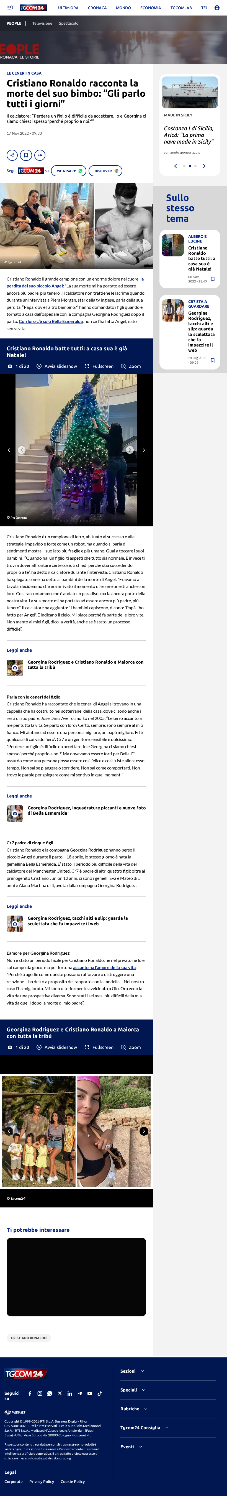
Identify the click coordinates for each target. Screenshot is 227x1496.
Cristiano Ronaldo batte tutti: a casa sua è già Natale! (201, 258)
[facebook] (30, 1393)
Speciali (128, 1389)
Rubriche (129, 1408)
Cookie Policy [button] (73, 1481)
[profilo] (217, 7)
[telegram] (79, 1393)
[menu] (10, 7)
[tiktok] (99, 1393)
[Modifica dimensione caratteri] (39, 155)
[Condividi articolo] (12, 155)
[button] (56, 366)
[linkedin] (70, 1393)
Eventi (127, 1446)
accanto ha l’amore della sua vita (104, 967)
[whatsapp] (50, 1393)
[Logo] (33, 7)
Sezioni (128, 1370)
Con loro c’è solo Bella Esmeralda (51, 321)
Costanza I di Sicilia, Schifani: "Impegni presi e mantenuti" (189, 135)
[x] (60, 1393)
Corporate (13, 1481)
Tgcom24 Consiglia (140, 1427)
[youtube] (89, 1393)
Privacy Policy (41, 1481)
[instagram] (40, 1393)
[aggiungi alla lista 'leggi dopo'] (26, 155)
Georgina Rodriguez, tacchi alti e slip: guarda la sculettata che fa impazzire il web (201, 331)
